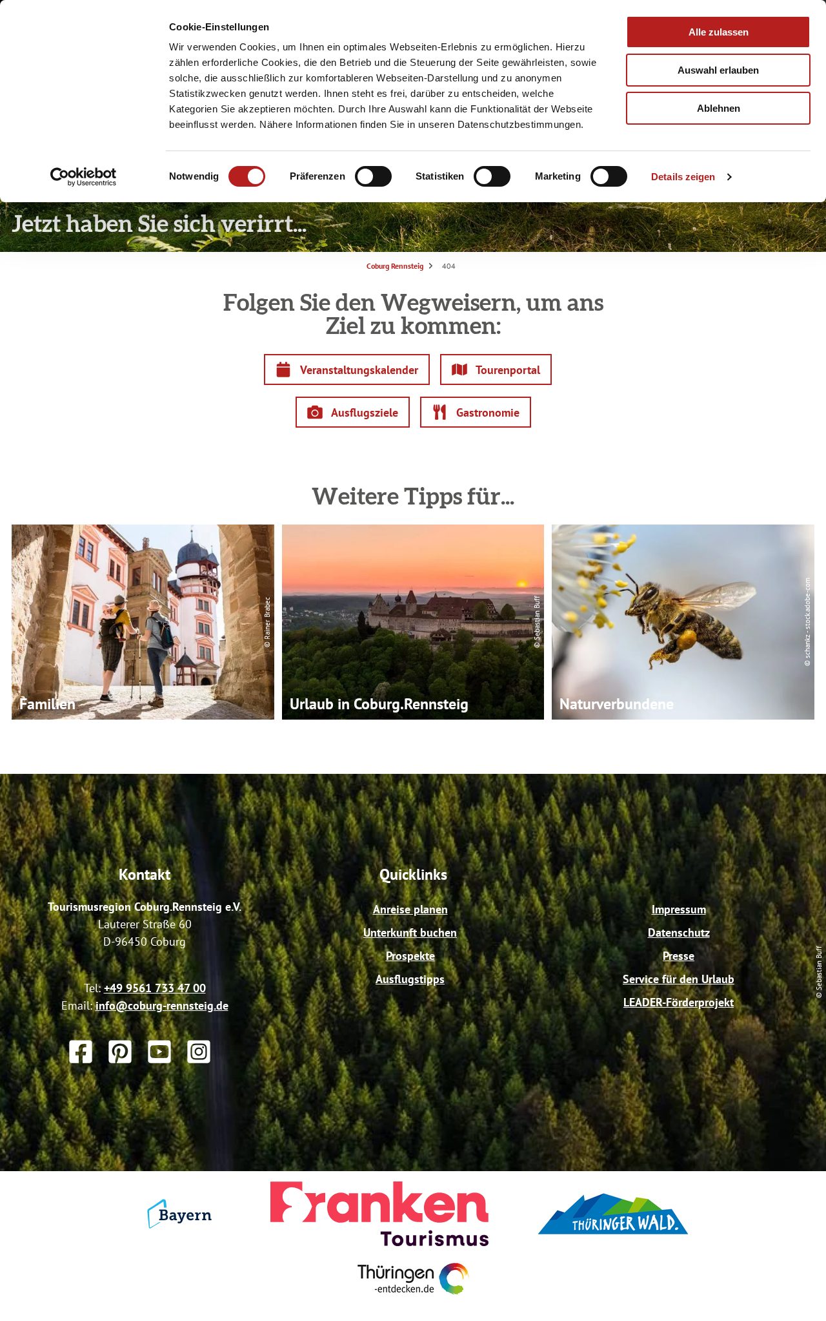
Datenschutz (679, 932)
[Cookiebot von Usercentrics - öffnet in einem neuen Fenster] (83, 177)
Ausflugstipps (410, 979)
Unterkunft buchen (410, 932)
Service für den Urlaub (678, 979)
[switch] (373, 176)
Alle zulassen (719, 31)
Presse (678, 955)
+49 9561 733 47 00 (155, 988)
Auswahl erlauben (718, 70)
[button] (347, 369)
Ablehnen (718, 108)
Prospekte (410, 955)
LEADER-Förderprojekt (678, 1002)
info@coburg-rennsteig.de (162, 1005)
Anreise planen (410, 909)
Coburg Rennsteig (395, 266)
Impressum (679, 909)
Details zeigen (683, 176)
